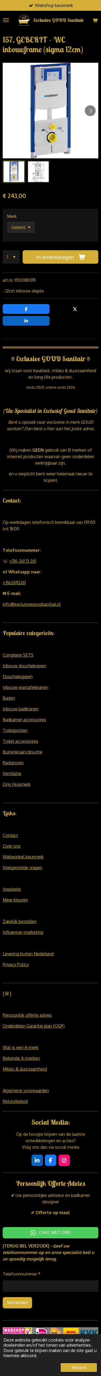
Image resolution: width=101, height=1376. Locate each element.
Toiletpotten (15, 730)
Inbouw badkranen (21, 709)
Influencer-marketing (23, 932)
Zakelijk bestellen (20, 921)
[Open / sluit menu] (6, 20)
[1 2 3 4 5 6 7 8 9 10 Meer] (11, 257)
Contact (10, 835)
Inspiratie (12, 889)
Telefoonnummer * (21, 1274)
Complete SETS (18, 655)
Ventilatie (12, 773)
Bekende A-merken (21, 1058)
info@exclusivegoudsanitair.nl (32, 604)
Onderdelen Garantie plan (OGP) (34, 1026)
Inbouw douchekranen (24, 665)
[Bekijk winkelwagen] (95, 20)
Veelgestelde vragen (22, 867)
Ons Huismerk (16, 784)
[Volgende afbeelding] (90, 110)
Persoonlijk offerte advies (27, 1015)
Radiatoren (13, 762)
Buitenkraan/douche (22, 752)
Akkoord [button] (78, 1367)
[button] (14, 172)
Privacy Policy (16, 964)
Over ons (11, 846)
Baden (9, 698)
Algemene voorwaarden (26, 1090)
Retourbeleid (15, 1101)
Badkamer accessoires (24, 719)
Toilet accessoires (20, 741)
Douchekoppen (18, 676)
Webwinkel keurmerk (23, 856)
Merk (12, 216)
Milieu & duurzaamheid (25, 1069)
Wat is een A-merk (21, 1047)
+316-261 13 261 (22, 561)
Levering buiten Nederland (28, 953)
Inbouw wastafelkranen (25, 687)
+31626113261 (14, 582)
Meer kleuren (15, 900)
